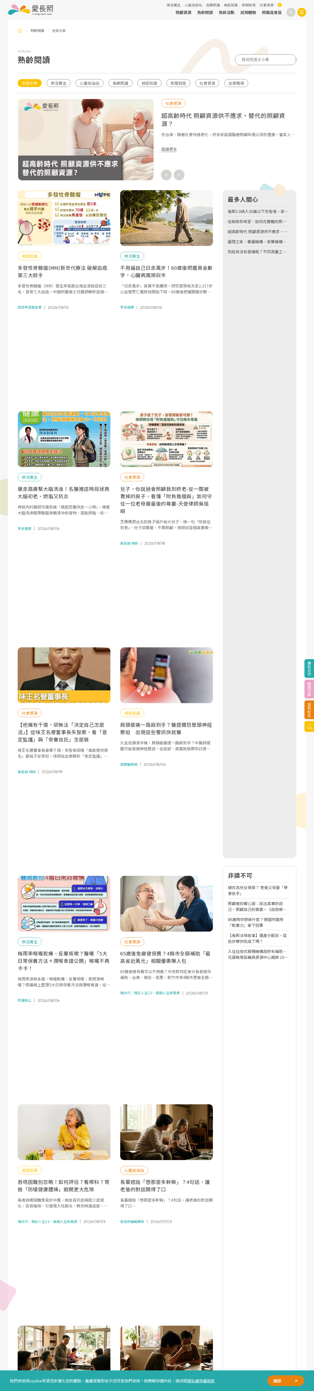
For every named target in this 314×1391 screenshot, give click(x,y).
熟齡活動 (227, 12)
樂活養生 (174, 5)
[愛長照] (30, 10)
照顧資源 (183, 12)
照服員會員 (272, 12)
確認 (277, 1381)
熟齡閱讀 (205, 12)
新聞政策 (249, 5)
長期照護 (213, 5)
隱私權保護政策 (201, 1381)
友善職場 (236, 83)
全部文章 (30, 83)
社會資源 (267, 5)
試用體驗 (248, 12)
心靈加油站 (193, 5)
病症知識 (231, 5)
